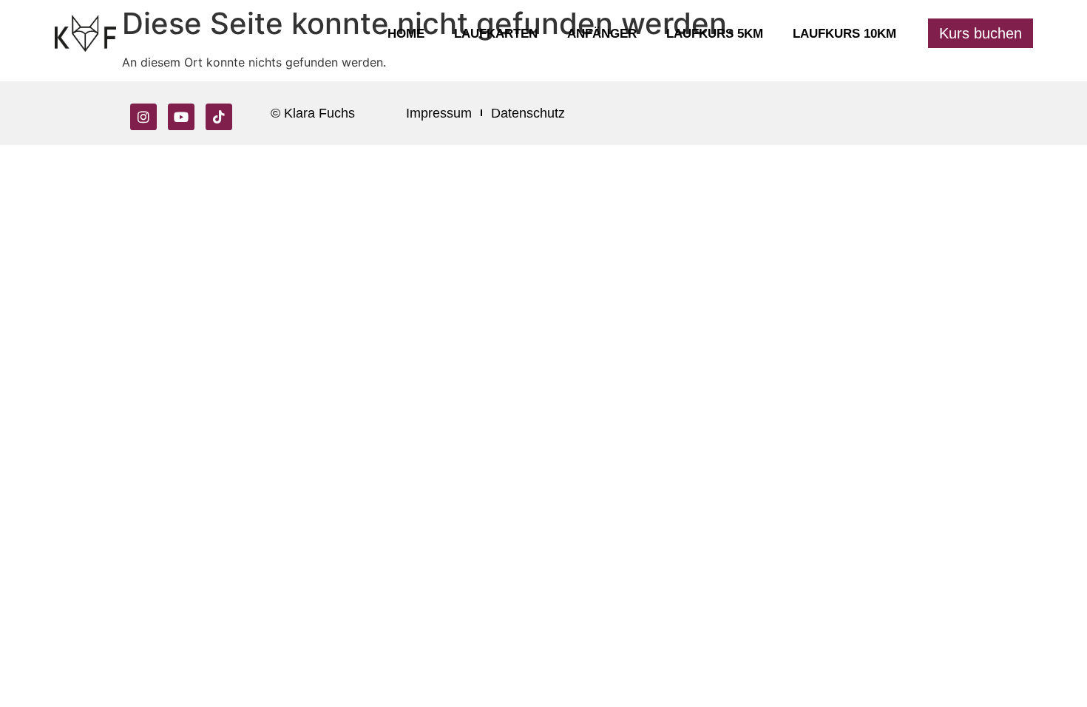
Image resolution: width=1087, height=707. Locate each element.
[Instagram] (143, 117)
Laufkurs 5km (714, 34)
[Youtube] (181, 117)
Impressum (439, 113)
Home (405, 34)
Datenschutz (528, 113)
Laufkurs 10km (844, 34)
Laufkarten (496, 34)
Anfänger (602, 34)
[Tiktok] (219, 117)
